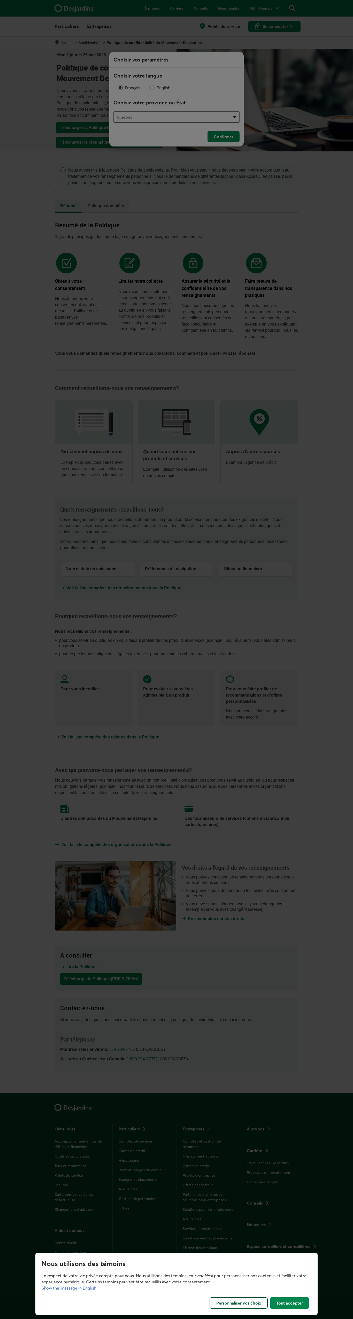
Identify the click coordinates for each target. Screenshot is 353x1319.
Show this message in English (69, 1288)
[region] (176, 1284)
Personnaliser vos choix (238, 1303)
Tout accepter (289, 1303)
